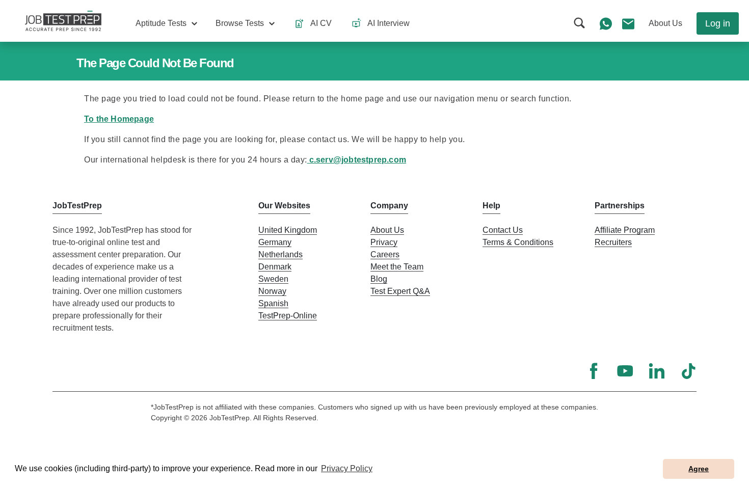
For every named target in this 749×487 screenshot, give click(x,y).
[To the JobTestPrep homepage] (63, 21)
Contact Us (503, 230)
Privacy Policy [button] (346, 468)
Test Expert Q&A (400, 291)
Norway (272, 291)
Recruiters (613, 242)
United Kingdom (287, 230)
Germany (274, 242)
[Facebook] (593, 371)
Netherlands (280, 254)
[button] (166, 23)
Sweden (273, 279)
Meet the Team (396, 266)
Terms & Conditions (518, 242)
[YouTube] (625, 371)
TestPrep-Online (287, 315)
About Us (387, 230)
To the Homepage (119, 119)
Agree (698, 469)
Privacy (383, 242)
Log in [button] (717, 23)
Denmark (274, 266)
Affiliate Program (625, 230)
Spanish (273, 303)
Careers (384, 254)
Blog (378, 279)
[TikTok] (688, 371)
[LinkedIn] (657, 371)
